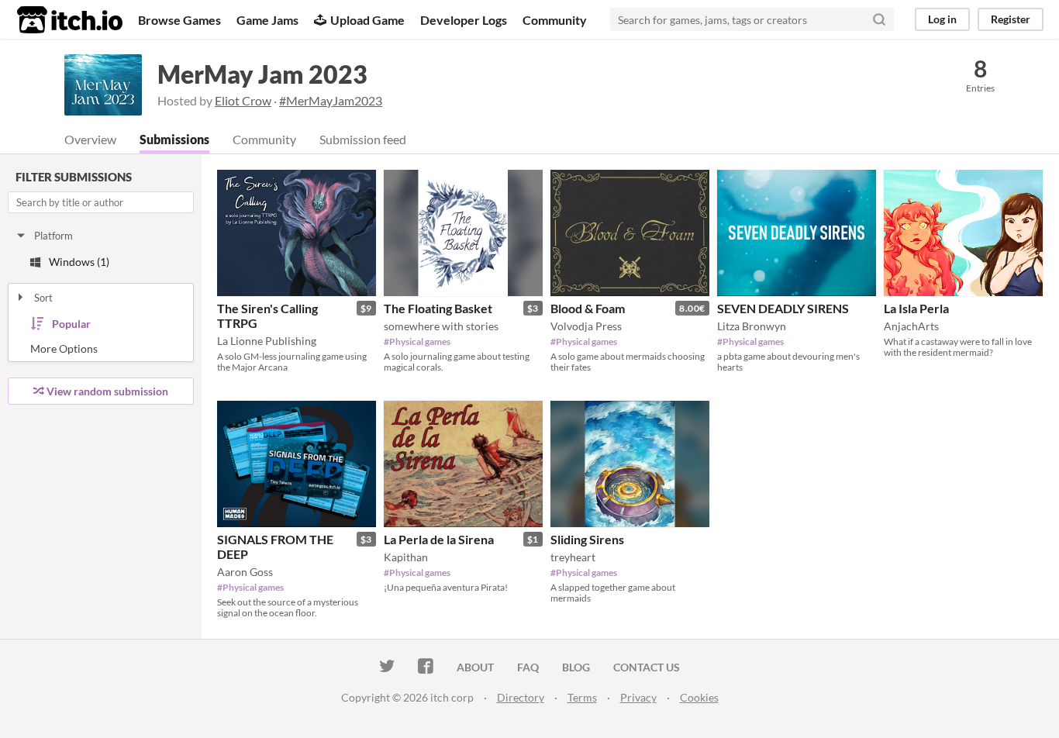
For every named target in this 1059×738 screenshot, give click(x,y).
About (475, 667)
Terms (582, 697)
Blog (576, 667)
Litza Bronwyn (751, 326)
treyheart (572, 557)
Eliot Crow (243, 100)
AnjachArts (911, 326)
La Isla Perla (916, 308)
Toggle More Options (101, 348)
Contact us (646, 667)
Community (555, 19)
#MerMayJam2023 (330, 100)
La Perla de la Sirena (439, 539)
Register (1010, 19)
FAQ (528, 667)
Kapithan (406, 557)
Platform (53, 235)
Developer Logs (463, 19)
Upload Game (367, 19)
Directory (520, 697)
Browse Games (179, 19)
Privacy (638, 697)
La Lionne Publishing (266, 340)
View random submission (107, 391)
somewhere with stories (441, 326)
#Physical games (417, 341)
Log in (942, 19)
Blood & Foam (587, 308)
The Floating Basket (438, 308)
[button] (359, 184)
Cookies (699, 697)
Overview (90, 139)
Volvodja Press (586, 326)
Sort (43, 297)
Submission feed (362, 139)
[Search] (879, 19)
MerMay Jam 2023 (262, 74)
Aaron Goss (245, 571)
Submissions (174, 139)
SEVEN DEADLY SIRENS (783, 308)
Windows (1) (79, 261)
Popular (71, 323)
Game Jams (267, 19)
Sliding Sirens (587, 539)
